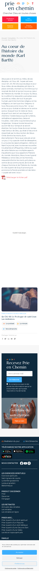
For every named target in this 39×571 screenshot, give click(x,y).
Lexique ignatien (8, 483)
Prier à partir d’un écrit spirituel (15, 520)
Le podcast (9, 323)
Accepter (19, 552)
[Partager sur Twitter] (5, 339)
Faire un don (19, 421)
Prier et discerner (11, 491)
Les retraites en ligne (10, 512)
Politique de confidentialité (25, 568)
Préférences (19, 564)
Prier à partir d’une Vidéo (12, 530)
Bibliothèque (7, 486)
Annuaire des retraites (11, 507)
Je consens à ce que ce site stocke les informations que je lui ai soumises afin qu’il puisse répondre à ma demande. (19, 387)
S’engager (6, 499)
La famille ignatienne (10, 481)
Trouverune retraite (29, 26)
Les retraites (8, 505)
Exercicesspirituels (10, 26)
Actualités (11, 38)
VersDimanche (28, 19)
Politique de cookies (10, 568)
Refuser (19, 558)
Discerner (6, 496)
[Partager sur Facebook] (2, 339)
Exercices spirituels (9, 476)
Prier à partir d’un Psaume (13, 523)
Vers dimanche (11, 329)
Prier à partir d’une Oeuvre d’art (15, 528)
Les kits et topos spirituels (12, 532)
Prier (4, 494)
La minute (23, 323)
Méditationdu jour (10, 19)
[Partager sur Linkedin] (8, 339)
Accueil (4, 38)
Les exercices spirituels (13, 473)
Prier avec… (7, 518)
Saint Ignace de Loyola (11, 478)
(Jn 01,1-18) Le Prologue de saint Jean (19, 316)
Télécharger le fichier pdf (16, 177)
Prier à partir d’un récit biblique (15, 525)
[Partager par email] (11, 339)
